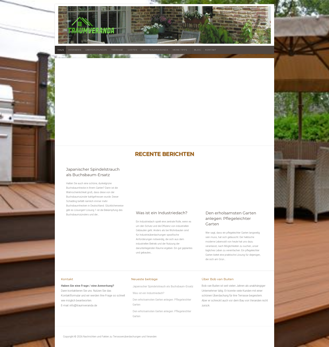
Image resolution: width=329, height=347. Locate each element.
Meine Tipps (180, 49)
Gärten (132, 49)
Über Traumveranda (155, 49)
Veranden (74, 49)
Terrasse (117, 49)
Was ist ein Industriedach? (161, 212)
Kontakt (210, 49)
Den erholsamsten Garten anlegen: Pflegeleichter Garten (230, 218)
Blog (197, 49)
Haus (61, 49)
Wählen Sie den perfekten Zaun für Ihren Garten (164, 107)
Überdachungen (96, 49)
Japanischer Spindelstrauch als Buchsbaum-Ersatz (163, 286)
